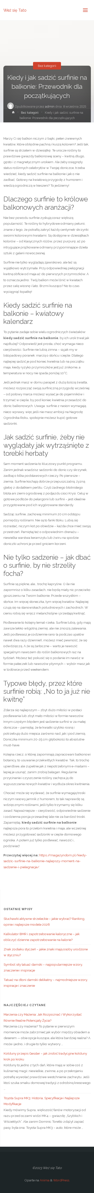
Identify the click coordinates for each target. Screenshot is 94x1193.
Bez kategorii (47, 66)
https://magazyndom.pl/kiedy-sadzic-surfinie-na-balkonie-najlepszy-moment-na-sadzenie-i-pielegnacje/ (45, 861)
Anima (44, 1180)
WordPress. (61, 1180)
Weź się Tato (15, 10)
